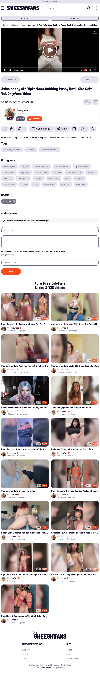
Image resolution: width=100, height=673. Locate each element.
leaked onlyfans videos (12, 150)
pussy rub (79, 178)
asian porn (91, 172)
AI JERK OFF (25, 18)
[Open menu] (97, 8)
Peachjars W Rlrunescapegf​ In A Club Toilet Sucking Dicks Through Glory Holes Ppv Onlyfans (25, 616)
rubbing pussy (23, 178)
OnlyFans (25, 167)
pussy (35, 184)
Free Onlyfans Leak (42, 167)
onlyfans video (9, 184)
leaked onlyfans (17, 25)
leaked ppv (31, 150)
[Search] (88, 8)
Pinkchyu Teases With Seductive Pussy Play (72, 449)
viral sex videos (41, 172)
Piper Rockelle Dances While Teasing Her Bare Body (25, 574)
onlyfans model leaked (49, 150)
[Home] (23, 8)
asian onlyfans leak (74, 172)
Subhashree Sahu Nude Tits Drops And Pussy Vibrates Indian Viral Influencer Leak (75, 324)
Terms (69, 650)
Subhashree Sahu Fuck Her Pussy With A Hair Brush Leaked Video (25, 366)
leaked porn (65, 184)
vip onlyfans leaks (81, 167)
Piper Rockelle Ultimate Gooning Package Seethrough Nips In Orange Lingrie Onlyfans (75, 491)
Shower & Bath (49, 184)
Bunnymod (23, 110)
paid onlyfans (9, 172)
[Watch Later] (11, 129)
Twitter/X (55, 2)
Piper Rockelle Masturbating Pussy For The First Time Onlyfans (25, 324)
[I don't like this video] (95, 102)
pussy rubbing (53, 178)
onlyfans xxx (25, 172)
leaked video (80, 184)
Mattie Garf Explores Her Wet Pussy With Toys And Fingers (25, 532)
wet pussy (8, 178)
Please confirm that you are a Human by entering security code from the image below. (33, 251)
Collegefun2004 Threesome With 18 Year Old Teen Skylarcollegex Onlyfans (75, 532)
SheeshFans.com (45, 668)
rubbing (24, 184)
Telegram (45, 2)
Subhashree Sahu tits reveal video (18, 491)
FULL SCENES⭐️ (74, 18)
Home (5, 25)
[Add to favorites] (4, 129)
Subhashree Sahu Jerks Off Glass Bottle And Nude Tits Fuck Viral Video (75, 366)
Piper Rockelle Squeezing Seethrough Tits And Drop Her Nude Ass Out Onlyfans (25, 449)
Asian (67, 178)
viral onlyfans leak (62, 167)
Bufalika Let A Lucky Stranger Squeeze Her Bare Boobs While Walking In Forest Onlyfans (75, 574)
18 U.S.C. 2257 (72, 658)
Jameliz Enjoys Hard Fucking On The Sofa (71, 407)
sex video (57, 172)
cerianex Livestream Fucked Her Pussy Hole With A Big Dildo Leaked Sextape (25, 407)
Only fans (38, 178)
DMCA (68, 654)
